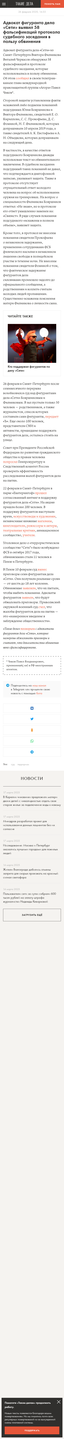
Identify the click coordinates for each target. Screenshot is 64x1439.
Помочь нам (52, 3)
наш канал (39, 685)
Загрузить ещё (32, 915)
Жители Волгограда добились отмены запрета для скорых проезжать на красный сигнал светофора (30, 873)
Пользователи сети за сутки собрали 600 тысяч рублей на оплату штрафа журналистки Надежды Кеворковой (29, 897)
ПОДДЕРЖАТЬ (32, 1430)
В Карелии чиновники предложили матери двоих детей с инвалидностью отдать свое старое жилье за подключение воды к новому (32, 801)
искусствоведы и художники (34, 516)
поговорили (28, 629)
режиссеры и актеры (42, 526)
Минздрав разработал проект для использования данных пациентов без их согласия (29, 825)
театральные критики (19, 530)
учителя (28, 535)
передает (52, 416)
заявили (27, 597)
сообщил (22, 78)
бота (39, 693)
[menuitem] (4, 4)
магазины (45, 521)
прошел (41, 493)
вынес (42, 569)
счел (41, 607)
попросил (10, 462)
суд (13, 764)
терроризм (23, 764)
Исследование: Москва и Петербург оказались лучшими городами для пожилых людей (30, 849)
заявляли (29, 588)
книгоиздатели (14, 526)
